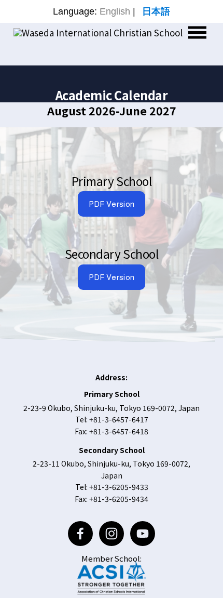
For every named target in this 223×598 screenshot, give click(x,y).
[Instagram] (111, 533)
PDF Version (111, 204)
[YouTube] (142, 533)
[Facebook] (80, 533)
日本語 (156, 11)
